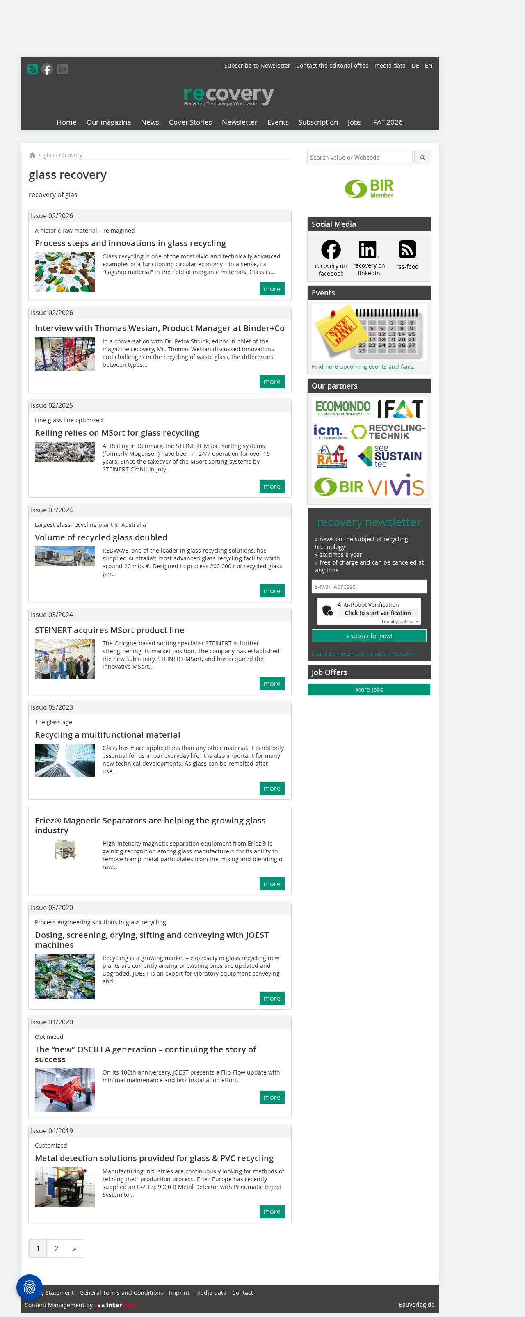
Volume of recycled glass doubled (101, 537)
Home (67, 122)
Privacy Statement (49, 1292)
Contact (242, 1292)
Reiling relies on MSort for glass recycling (117, 432)
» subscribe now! (369, 636)
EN (429, 65)
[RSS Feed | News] (33, 69)
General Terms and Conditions (121, 1292)
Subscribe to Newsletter (257, 65)
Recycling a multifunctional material (107, 734)
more (272, 288)
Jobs (354, 122)
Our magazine (109, 122)
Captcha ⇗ (400, 621)
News (150, 122)
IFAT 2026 (387, 122)
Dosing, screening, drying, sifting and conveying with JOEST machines (152, 939)
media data (390, 65)
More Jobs (369, 689)
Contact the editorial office (332, 65)
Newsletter (240, 122)
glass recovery (62, 155)
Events (278, 122)
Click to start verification (378, 613)
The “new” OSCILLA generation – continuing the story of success (145, 1054)
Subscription (318, 122)
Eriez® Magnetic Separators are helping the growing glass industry (150, 825)
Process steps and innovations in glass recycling (130, 243)
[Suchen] (423, 157)
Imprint (179, 1292)
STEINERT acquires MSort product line (110, 630)
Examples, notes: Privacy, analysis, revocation (363, 653)
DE (415, 65)
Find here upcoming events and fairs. (363, 366)
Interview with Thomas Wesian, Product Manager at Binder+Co (160, 328)
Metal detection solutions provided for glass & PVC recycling (154, 1158)
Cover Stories (190, 122)
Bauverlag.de (417, 1304)
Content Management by (59, 1305)
